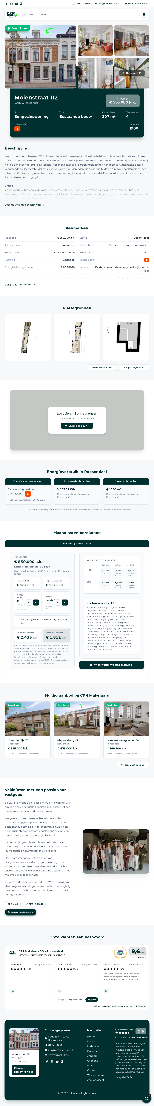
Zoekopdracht (95, 1080)
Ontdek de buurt (78, 425)
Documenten (95, 1051)
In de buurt (94, 1046)
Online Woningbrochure (81, 1093)
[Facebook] (7, 4)
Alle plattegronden (133, 367)
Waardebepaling (97, 1075)
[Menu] (144, 15)
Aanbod (92, 1055)
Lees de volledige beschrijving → (24, 204)
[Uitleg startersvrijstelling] (22, 623)
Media (91, 1041)
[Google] (21, 4)
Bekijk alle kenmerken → (20, 284)
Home (91, 1036)
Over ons (92, 1060)
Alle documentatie (102, 367)
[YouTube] (16, 4)
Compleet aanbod (134, 765)
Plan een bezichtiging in (23, 1070)
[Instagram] (11, 4)
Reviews (92, 1065)
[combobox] (80, 14)
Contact (92, 1070)
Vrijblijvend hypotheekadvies (114, 664)
